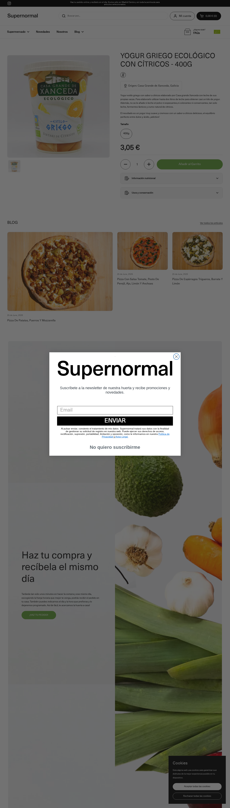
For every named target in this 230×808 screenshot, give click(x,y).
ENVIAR (115, 421)
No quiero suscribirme (115, 447)
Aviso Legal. (121, 436)
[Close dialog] (176, 357)
